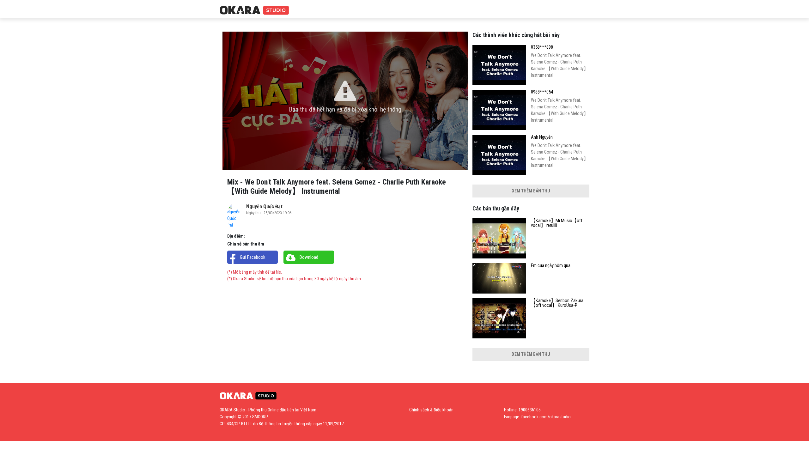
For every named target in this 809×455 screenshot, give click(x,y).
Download (309, 257)
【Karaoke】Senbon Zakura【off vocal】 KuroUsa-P (557, 303)
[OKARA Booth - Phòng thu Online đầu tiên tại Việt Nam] (254, 10)
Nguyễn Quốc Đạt (264, 206)
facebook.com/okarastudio (546, 416)
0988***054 (542, 92)
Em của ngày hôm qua (550, 265)
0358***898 (542, 47)
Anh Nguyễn (542, 137)
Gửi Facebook (252, 257)
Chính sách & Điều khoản (431, 409)
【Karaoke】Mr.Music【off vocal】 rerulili (556, 223)
